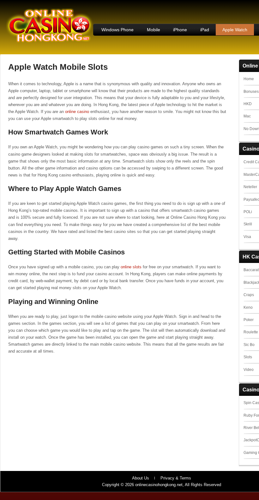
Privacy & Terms (175, 478)
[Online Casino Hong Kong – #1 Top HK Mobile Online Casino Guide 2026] (49, 41)
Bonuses (251, 91)
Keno (248, 307)
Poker (249, 320)
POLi (248, 212)
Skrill (248, 224)
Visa (247, 237)
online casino (77, 111)
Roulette (251, 332)
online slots (131, 267)
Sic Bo (249, 344)
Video (249, 369)
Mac (247, 116)
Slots (248, 357)
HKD (248, 104)
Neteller (250, 187)
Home (249, 79)
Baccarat (251, 270)
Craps (249, 295)
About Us (140, 478)
